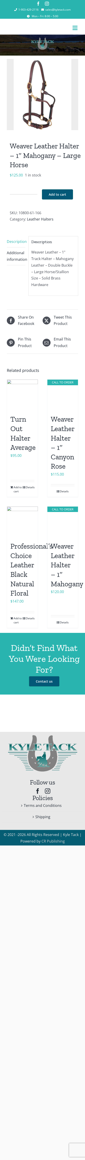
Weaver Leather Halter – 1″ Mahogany (67, 565)
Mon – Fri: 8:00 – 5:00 (45, 16)
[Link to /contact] (28, 16)
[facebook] (38, 4)
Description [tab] (16, 241)
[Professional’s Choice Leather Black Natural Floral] (22, 522)
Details (30, 487)
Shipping (42, 816)
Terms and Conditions (43, 805)
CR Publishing (53, 841)
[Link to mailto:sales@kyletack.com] (42, 9)
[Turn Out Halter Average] (22, 395)
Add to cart (57, 194)
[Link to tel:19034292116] (15, 9)
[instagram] (47, 4)
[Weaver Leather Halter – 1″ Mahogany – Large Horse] (42, 94)
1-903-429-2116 (28, 10)
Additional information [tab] (16, 256)
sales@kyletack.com (58, 10)
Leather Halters (40, 219)
